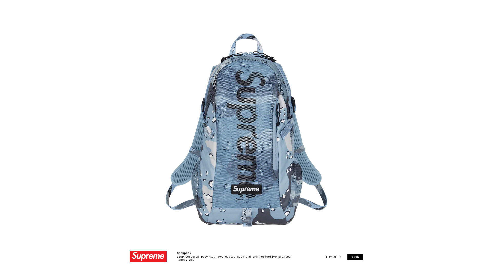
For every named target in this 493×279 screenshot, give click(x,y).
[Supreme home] (148, 257)
